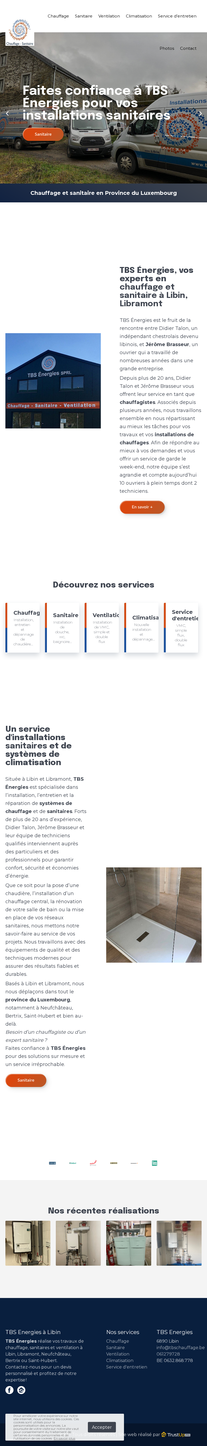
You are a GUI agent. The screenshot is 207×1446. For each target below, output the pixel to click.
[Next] (199, 113)
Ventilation (109, 16)
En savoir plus (64, 1438)
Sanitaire (83, 16)
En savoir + (142, 507)
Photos (167, 48)
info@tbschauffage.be (181, 1347)
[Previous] (7, 113)
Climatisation (139, 16)
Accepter (102, 1427)
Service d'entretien (126, 1367)
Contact (188, 48)
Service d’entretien (177, 16)
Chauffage (58, 16)
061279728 (168, 1354)
